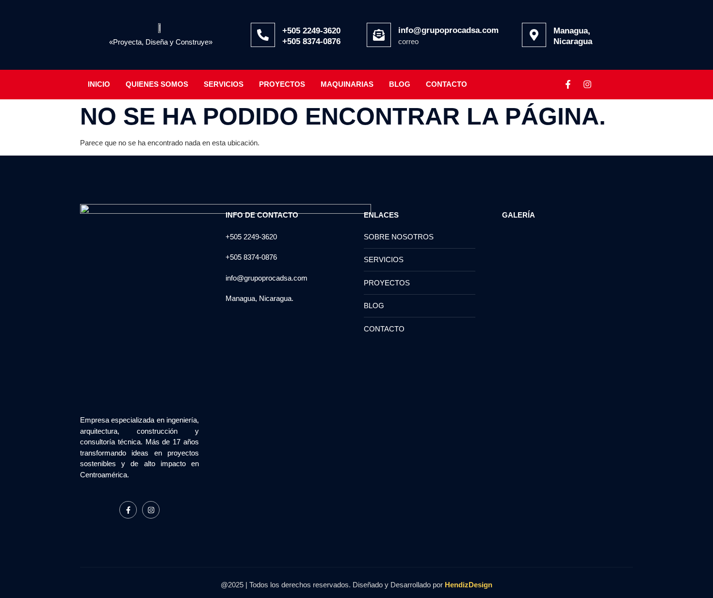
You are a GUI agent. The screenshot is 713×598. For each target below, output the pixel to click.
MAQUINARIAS (347, 84)
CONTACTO (446, 84)
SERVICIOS (223, 84)
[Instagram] (587, 84)
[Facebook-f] (568, 84)
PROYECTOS (282, 84)
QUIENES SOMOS (157, 84)
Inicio (99, 84)
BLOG (399, 84)
